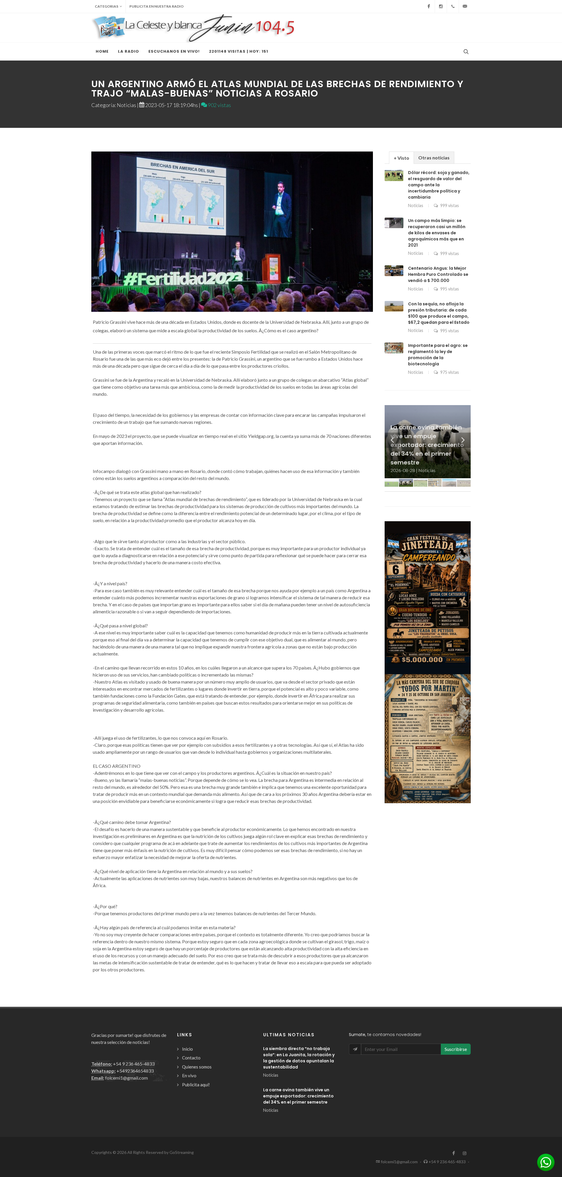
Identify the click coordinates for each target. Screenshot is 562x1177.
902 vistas (219, 105)
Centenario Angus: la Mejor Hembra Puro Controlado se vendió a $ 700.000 (438, 274)
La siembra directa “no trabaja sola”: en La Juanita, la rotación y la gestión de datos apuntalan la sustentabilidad (299, 1058)
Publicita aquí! (196, 1084)
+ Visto (401, 158)
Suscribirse (456, 1049)
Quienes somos (197, 1066)
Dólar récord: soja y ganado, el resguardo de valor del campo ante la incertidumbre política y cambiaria (439, 185)
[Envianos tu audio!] (546, 1161)
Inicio (187, 1049)
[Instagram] (441, 6)
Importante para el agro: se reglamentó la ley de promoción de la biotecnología (438, 355)
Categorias (106, 6)
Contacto (191, 1057)
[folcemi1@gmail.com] (465, 6)
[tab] (401, 158)
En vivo (189, 1075)
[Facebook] (429, 6)
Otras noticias (434, 157)
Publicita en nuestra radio (156, 6)
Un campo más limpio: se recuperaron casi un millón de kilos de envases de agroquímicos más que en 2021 (436, 233)
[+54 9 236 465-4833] (453, 6)
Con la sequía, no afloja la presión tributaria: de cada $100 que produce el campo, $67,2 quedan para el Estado (439, 313)
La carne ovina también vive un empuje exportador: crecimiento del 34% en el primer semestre (298, 1096)
